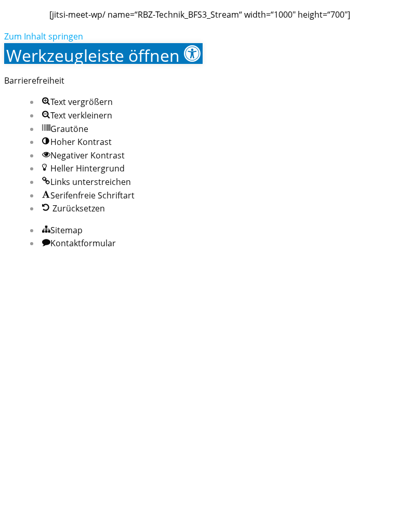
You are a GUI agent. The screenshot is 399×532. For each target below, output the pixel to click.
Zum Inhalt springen (43, 36)
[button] (103, 53)
